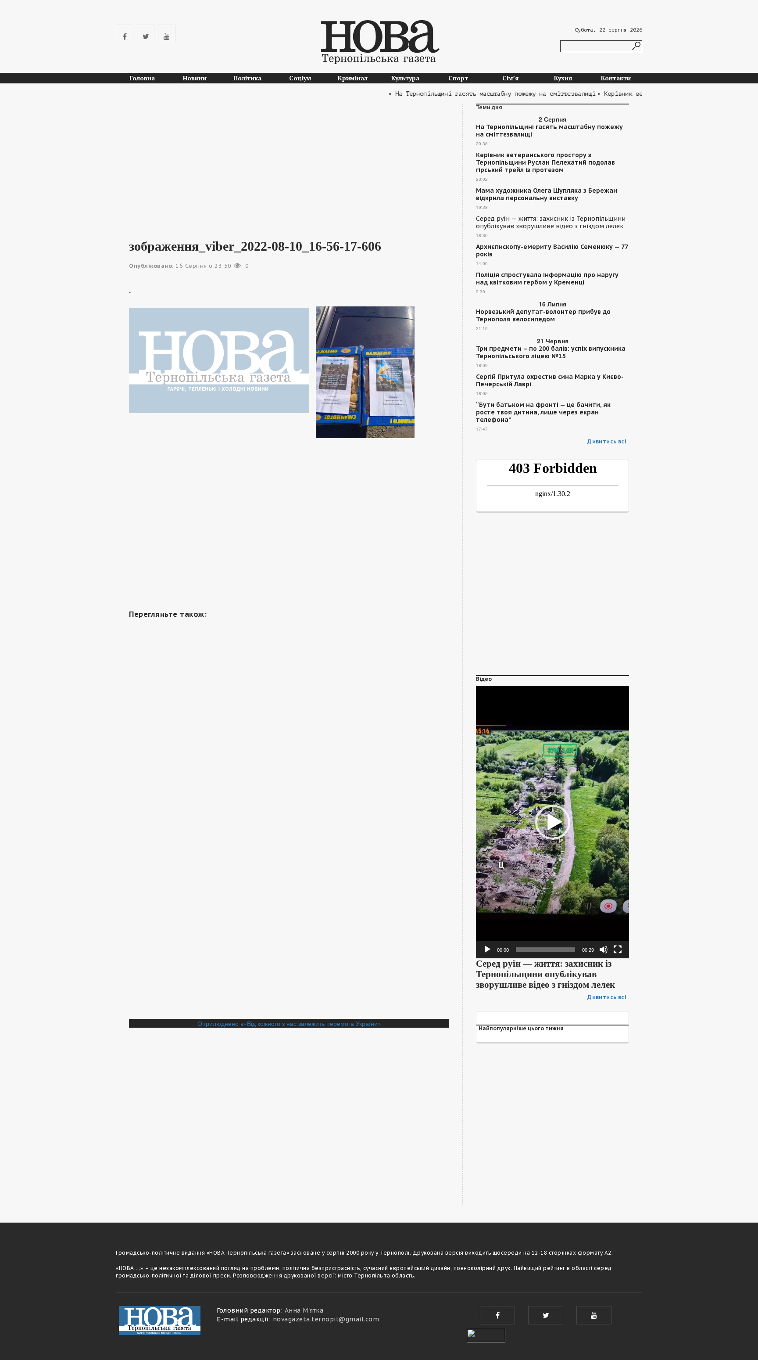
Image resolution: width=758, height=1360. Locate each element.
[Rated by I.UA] (486, 1334)
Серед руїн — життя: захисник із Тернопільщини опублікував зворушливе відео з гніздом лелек (551, 222)
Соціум (300, 78)
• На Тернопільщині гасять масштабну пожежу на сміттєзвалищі (475, 93)
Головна (142, 78)
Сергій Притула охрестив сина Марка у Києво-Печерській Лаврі (550, 380)
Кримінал (353, 78)
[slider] (545, 949)
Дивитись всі (606, 441)
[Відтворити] (487, 949)
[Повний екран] (617, 949)
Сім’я (510, 78)
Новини (195, 78)
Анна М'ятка (304, 1310)
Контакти (616, 78)
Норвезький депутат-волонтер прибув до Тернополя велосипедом (543, 315)
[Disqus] (289, 898)
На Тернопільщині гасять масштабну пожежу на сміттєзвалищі (549, 130)
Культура (405, 78)
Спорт (458, 78)
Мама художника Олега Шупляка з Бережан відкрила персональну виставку (546, 194)
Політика (247, 78)
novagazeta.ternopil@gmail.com (326, 1319)
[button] (552, 822)
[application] (552, 822)
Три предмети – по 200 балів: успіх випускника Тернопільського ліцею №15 (551, 352)
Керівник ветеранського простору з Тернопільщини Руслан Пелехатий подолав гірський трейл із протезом (545, 162)
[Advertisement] (289, 165)
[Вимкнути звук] (603, 949)
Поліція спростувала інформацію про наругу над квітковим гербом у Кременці (547, 278)
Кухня (563, 78)
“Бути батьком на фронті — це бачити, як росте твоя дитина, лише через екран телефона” (543, 412)
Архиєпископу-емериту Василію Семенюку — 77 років (552, 250)
